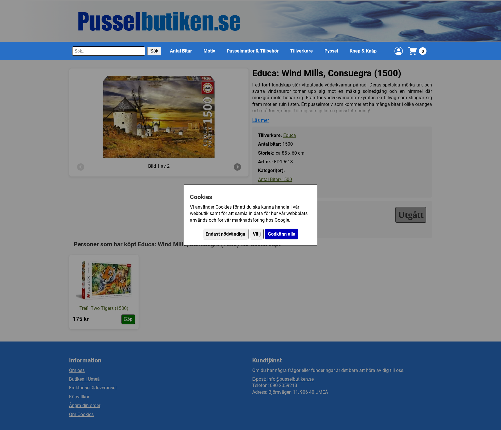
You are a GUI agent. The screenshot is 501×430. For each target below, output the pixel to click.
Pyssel (331, 51)
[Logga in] (398, 51)
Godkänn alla (281, 234)
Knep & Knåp (363, 51)
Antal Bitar (181, 51)
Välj (257, 234)
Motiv (209, 51)
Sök (154, 50)
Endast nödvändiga (225, 234)
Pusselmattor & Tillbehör (253, 51)
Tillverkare (301, 51)
